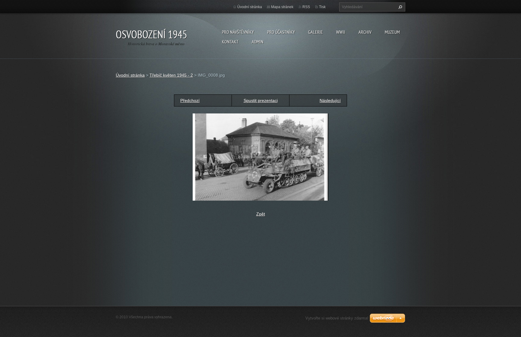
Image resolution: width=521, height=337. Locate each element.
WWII (340, 32)
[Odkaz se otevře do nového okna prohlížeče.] (260, 156)
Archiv (364, 32)
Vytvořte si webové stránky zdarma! (336, 318)
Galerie (315, 32)
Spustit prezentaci (261, 100)
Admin (258, 42)
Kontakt (230, 42)
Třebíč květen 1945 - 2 (171, 75)
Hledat (399, 6)
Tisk (322, 7)
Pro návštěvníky (238, 32)
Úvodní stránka (249, 7)
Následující (330, 100)
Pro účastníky (281, 32)
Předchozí (190, 100)
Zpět (260, 213)
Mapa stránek (282, 7)
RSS (306, 7)
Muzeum (392, 32)
